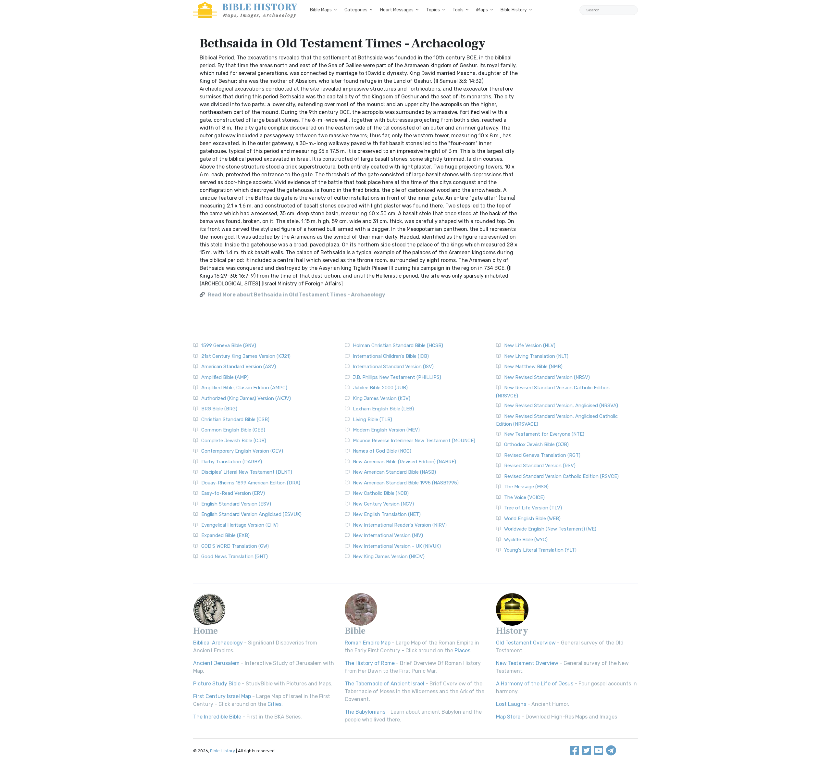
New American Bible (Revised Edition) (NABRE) (404, 462)
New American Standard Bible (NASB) (394, 472)
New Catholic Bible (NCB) (381, 493)
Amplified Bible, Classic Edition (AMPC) (244, 388)
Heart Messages (397, 10)
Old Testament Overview (526, 643)
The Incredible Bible (217, 717)
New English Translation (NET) (387, 514)
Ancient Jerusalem (216, 663)
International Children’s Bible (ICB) (391, 356)
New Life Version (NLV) (529, 345)
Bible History (514, 10)
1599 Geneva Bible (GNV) (228, 345)
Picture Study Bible (217, 684)
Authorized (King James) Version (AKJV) (246, 398)
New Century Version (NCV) (383, 504)
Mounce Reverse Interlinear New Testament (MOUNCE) (414, 441)
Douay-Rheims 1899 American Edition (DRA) (250, 483)
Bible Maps (321, 10)
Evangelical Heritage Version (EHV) (240, 525)
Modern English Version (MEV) (386, 430)
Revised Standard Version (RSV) (540, 466)
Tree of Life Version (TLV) (533, 508)
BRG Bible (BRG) (219, 409)
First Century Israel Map (222, 696)
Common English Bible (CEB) (233, 430)
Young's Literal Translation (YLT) (540, 550)
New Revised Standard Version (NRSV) (547, 377)
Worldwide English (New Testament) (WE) (550, 529)
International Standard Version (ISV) (393, 366)
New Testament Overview (527, 663)
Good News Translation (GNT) (234, 556)
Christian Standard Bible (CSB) (235, 419)
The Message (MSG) (526, 487)
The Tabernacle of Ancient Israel (384, 684)
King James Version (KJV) (381, 398)
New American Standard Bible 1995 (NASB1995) (406, 483)
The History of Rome (370, 663)
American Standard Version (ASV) (238, 366)
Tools (458, 10)
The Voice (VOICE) (524, 497)
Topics (433, 10)
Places (462, 650)
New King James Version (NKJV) (389, 556)
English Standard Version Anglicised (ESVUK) (251, 514)
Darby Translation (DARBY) (231, 462)
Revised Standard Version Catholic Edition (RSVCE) (561, 476)
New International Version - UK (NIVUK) (397, 546)
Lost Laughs (511, 704)
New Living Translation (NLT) (536, 356)
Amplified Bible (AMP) (225, 377)
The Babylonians (365, 712)
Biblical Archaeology (218, 643)
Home (205, 631)
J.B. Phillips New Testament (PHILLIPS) (397, 377)
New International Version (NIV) (388, 535)
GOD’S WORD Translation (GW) (235, 546)
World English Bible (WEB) (532, 518)
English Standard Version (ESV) (236, 504)
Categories (355, 10)
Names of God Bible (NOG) (382, 451)
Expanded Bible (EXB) (225, 535)
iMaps (482, 10)
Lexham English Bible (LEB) (383, 409)
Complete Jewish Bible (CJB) (233, 441)
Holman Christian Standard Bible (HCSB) (398, 345)
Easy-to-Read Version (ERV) (233, 493)
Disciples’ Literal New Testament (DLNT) (246, 472)
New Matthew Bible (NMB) (533, 366)
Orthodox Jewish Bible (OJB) (536, 444)
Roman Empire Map (368, 643)
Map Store (508, 717)
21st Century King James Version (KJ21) (246, 356)
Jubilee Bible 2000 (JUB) (380, 388)
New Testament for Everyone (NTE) (544, 434)
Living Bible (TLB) (372, 419)
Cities (274, 704)
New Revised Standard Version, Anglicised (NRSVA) (561, 405)
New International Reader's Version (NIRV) (400, 525)
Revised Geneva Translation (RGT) (542, 455)
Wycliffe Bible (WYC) (526, 540)
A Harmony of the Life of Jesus (534, 684)
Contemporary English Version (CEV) (242, 451)
